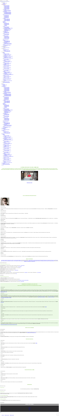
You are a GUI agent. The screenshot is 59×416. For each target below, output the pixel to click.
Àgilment (6, 260)
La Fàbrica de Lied (29, 332)
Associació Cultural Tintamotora (17, 260)
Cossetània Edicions (30, 260)
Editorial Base (45, 260)
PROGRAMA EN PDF (29, 182)
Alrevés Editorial (39, 272)
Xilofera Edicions (33, 261)
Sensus (6, 291)
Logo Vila (29, 407)
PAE (10, 271)
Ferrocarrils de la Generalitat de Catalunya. (6, 297)
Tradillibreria (25, 261)
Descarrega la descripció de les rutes (5, 324)
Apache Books (3, 260)
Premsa (29, 409)
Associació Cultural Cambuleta (25, 280)
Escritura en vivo (34, 332)
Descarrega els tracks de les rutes (13, 324)
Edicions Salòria (38, 260)
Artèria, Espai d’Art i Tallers (10, 260)
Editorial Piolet (49, 260)
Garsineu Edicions (22, 265)
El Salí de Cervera (53, 260)
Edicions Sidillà (42, 260)
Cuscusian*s (34, 260)
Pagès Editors (25, 272)
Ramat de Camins (3, 291)
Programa (29, 408)
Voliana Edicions (29, 261)
